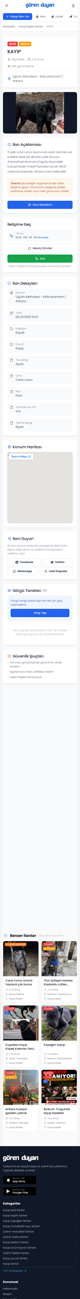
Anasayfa (9, 26)
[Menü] (6, 5)
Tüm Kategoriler (13, 1271)
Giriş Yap (40, 613)
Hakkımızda (10, 1288)
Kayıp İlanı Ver (19, 16)
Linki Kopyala (58, 571)
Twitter (60, 562)
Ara (42, 258)
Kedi (42, 16)
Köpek (59, 16)
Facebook (26, 562)
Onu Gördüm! (42, 205)
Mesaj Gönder (42, 248)
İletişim (7, 1294)
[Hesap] (73, 5)
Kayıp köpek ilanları (31, 26)
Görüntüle (42, 237)
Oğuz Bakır (18, 59)
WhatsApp (24, 571)
